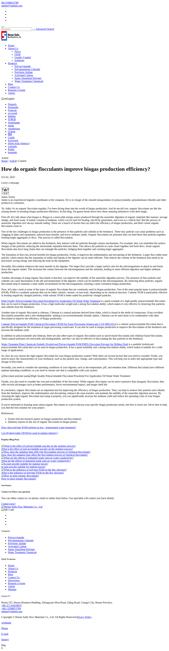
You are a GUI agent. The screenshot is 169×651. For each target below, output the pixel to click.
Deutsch (12, 104)
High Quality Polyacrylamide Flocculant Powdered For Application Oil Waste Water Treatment (50, 301)
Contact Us (14, 87)
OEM (17, 54)
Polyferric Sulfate (24, 72)
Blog (10, 84)
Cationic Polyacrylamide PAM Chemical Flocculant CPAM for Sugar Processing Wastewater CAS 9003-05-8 (58, 324)
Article (11, 93)
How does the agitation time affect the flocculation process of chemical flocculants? (44, 454)
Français (12, 110)
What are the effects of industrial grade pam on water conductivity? (36, 460)
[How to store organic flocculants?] (20, 475)
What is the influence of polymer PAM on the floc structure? (32, 472)
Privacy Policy (84, 617)
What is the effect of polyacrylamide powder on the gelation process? (37, 449)
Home (11, 45)
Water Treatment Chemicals (29, 81)
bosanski (12, 152)
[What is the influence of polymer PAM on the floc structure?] (34, 469)
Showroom (13, 580)
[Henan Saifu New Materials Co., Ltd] (11, 39)
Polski (11, 149)
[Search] (2, 26)
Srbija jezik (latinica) (18, 143)
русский (12, 113)
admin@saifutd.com (11, 5)
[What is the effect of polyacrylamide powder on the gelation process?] (38, 446)
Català (11, 137)
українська (14, 128)
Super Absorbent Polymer (28, 78)
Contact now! (8, 503)
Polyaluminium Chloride (27, 69)
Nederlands (14, 122)
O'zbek (11, 131)
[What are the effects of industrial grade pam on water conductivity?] (37, 457)
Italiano (12, 116)
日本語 (12, 119)
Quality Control (23, 57)
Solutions (19, 60)
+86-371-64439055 (11, 605)
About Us (13, 48)
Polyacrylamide (23, 66)
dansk (11, 125)
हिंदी (10, 134)
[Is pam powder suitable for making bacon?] (24, 463)
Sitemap (12, 589)
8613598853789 (9, 2)
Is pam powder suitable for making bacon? (23, 466)
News (18, 51)
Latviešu (12, 146)
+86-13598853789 (11, 608)
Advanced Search (45, 29)
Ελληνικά (13, 140)
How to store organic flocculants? (18, 478)
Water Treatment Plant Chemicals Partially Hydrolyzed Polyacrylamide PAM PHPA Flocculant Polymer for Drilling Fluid (64, 344)
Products (12, 63)
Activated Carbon (24, 75)
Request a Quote (16, 90)
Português (13, 107)
